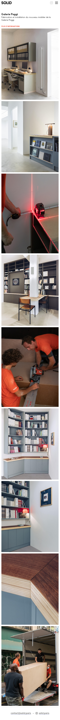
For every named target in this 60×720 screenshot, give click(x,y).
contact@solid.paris (21, 712)
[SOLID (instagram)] (51, 2)
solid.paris (44, 712)
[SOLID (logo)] (6, 2)
